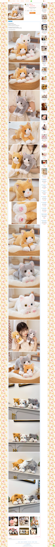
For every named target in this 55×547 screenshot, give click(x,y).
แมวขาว (28, 10)
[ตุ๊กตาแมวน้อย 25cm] (24, 531)
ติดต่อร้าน (30, 545)
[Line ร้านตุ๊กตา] (31, 1)
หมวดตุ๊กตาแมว (11, 515)
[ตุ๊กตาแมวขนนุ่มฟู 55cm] (24, 521)
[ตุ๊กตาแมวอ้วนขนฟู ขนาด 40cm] (13, 521)
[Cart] (54, 543)
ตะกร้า (45, 1)
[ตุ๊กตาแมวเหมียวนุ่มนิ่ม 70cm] (33, 531)
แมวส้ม (34, 10)
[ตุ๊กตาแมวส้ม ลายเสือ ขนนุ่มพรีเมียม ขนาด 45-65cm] (35, 521)
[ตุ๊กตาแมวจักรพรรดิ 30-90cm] (13, 531)
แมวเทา (31, 10)
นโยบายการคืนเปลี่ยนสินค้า (26, 545)
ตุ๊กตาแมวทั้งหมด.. (37, 536)
